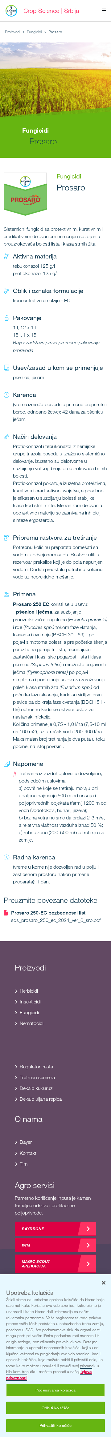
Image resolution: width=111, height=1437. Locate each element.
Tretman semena (37, 1077)
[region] (55, 1355)
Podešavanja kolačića (55, 1389)
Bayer (26, 1142)
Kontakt (28, 1153)
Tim (23, 1164)
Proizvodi (12, 31)
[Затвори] (103, 1283)
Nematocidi (31, 1023)
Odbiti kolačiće (55, 1407)
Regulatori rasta (36, 1067)
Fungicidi (34, 31)
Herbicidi (29, 991)
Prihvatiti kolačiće (55, 1425)
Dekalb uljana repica (41, 1099)
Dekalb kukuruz (36, 1088)
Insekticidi (30, 1002)
